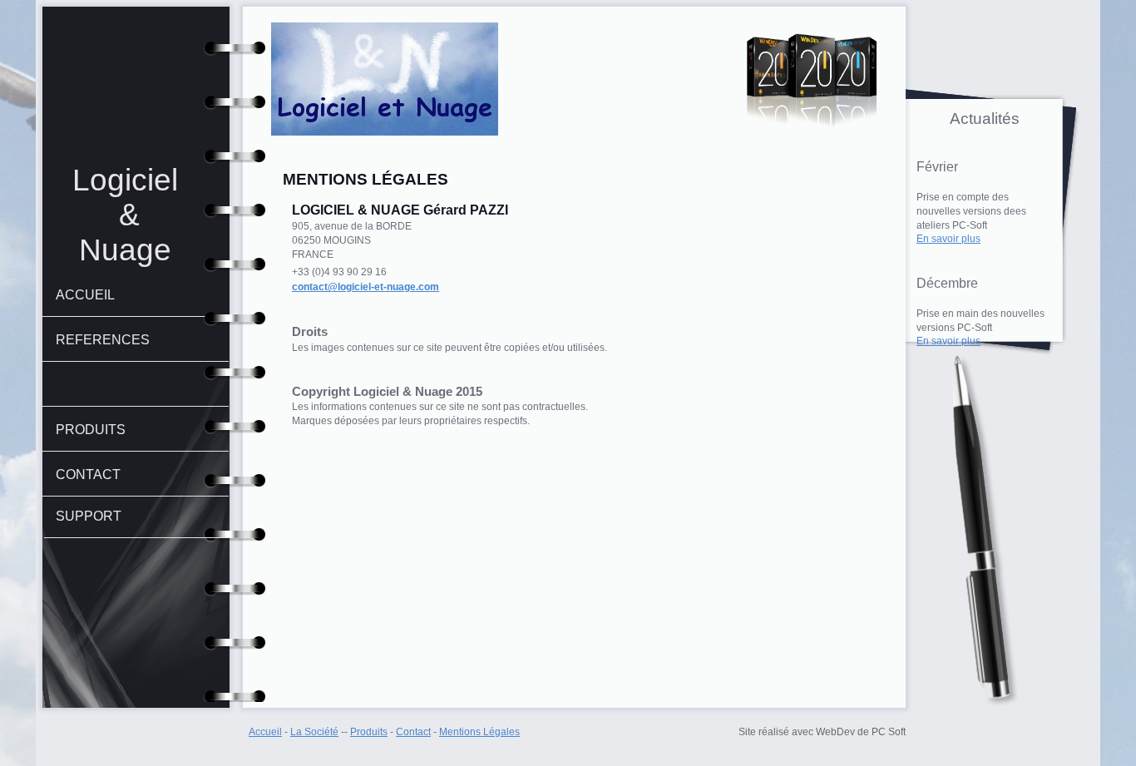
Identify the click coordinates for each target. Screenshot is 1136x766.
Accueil (265, 732)
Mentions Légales (479, 732)
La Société (314, 732)
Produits (369, 732)
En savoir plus (948, 239)
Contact (413, 732)
